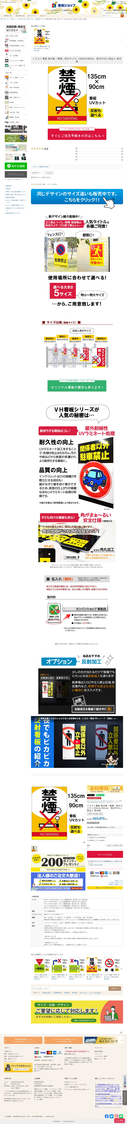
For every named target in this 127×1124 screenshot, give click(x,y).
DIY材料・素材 (14, 122)
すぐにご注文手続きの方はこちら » (77, 133)
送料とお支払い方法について (49, 1068)
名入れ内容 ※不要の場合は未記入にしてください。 (101, 827)
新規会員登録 (98, 1051)
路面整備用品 (14, 92)
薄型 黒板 (74, 992)
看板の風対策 (10, 197)
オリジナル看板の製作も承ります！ (77, 384)
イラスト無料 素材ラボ (71, 1087)
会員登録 (114, 1)
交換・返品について (10, 1059)
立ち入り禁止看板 (15, 50)
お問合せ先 (7, 1078)
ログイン (107, 1)
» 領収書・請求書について (115, 884)
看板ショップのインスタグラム (104, 1078)
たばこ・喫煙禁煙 (35, 19)
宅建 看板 (66, 992)
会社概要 (37, 1078)
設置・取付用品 (14, 87)
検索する (115, 988)
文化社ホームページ (70, 1082)
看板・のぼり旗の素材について (16, 191)
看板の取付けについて (13, 213)
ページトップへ (121, 1032)
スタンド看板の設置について (15, 205)
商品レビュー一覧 (100, 1059)
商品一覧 (8, 15)
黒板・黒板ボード (15, 97)
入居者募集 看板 (57, 992)
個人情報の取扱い (38, 1116)
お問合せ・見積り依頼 (120, 3)
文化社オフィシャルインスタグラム (75, 1084)
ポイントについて (9, 1061)
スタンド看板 (14, 82)
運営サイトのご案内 (71, 1078)
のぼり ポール (83, 992)
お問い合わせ (50, 1116)
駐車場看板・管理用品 (16, 41)
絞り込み (49, 173)
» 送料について (118, 880)
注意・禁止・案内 (24, 19)
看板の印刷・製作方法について (16, 194)
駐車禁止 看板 (46, 992)
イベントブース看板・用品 (17, 66)
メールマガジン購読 (100, 1056)
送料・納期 (68, 1048)
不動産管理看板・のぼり (17, 45)
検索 (122, 15)
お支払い (37, 1048)
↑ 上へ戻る (119, 1120)
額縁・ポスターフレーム (17, 107)
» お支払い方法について (116, 882)
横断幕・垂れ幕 (14, 117)
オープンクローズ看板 (16, 60)
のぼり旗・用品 (14, 112)
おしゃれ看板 (14, 55)
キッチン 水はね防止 (95, 992)
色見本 (8, 189)
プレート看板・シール (12, 19)
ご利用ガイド (122, 1)
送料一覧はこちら (69, 1054)
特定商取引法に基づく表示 (21, 1116)
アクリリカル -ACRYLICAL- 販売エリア (76, 1089)
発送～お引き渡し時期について (13, 1056)
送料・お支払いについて (11, 1054)
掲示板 (12, 102)
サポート (7, 1048)
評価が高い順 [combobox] (35, 173)
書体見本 (9, 186)
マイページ (33, 15)
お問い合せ (21, 15)
